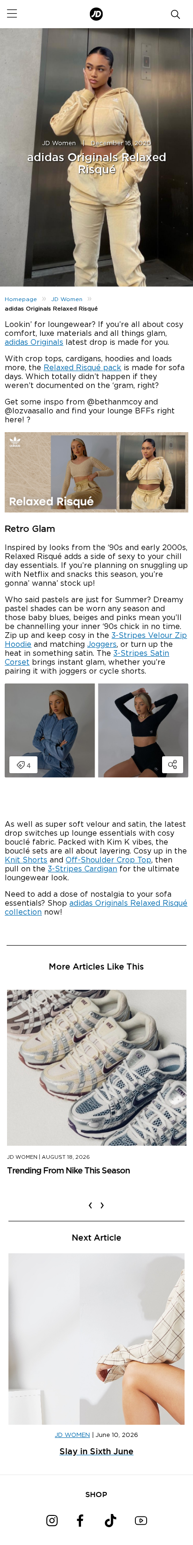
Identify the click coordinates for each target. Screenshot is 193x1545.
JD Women (59, 143)
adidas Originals (34, 342)
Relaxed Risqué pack (82, 368)
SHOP (96, 1494)
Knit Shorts (26, 860)
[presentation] (90, 1199)
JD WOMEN (72, 1435)
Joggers (102, 644)
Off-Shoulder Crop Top (108, 860)
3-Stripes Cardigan (82, 869)
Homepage (21, 299)
